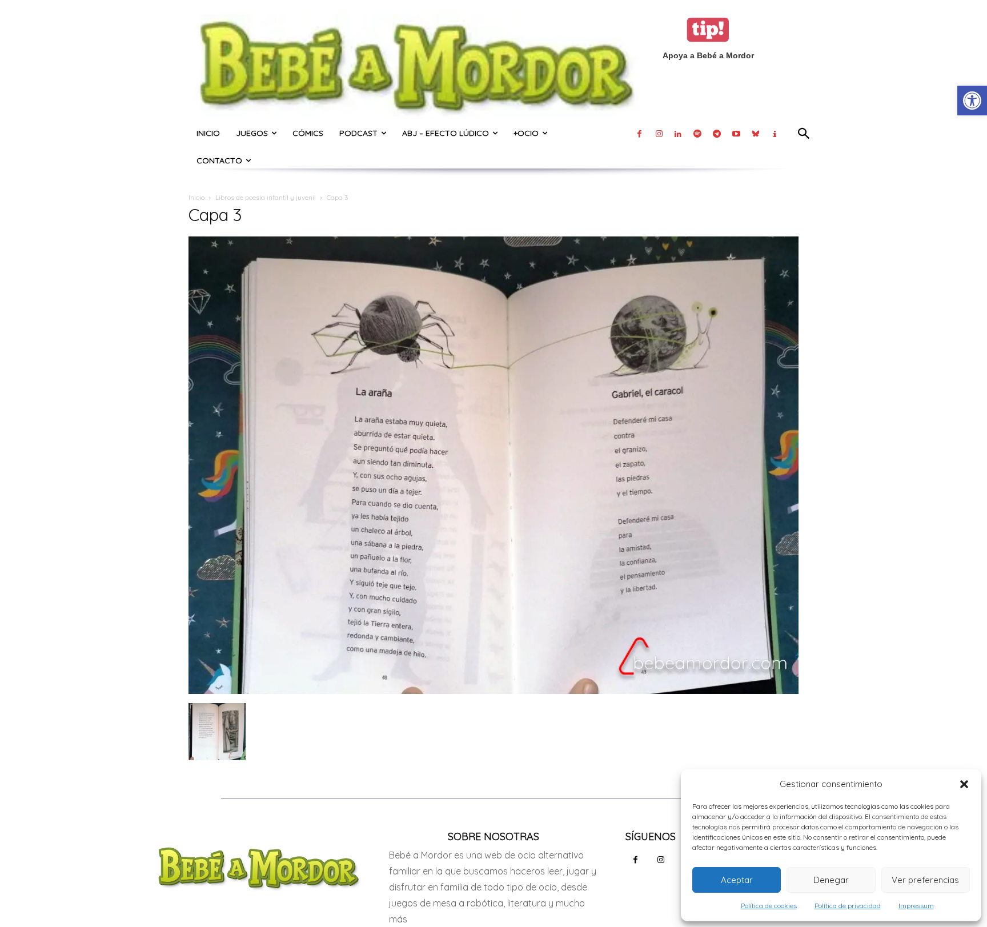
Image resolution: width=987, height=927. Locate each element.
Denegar (831, 879)
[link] (972, 100)
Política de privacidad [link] (848, 905)
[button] (964, 784)
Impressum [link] (916, 905)
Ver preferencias (925, 879)
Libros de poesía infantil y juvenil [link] (265, 197)
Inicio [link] (196, 197)
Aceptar (737, 879)
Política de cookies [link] (769, 905)
